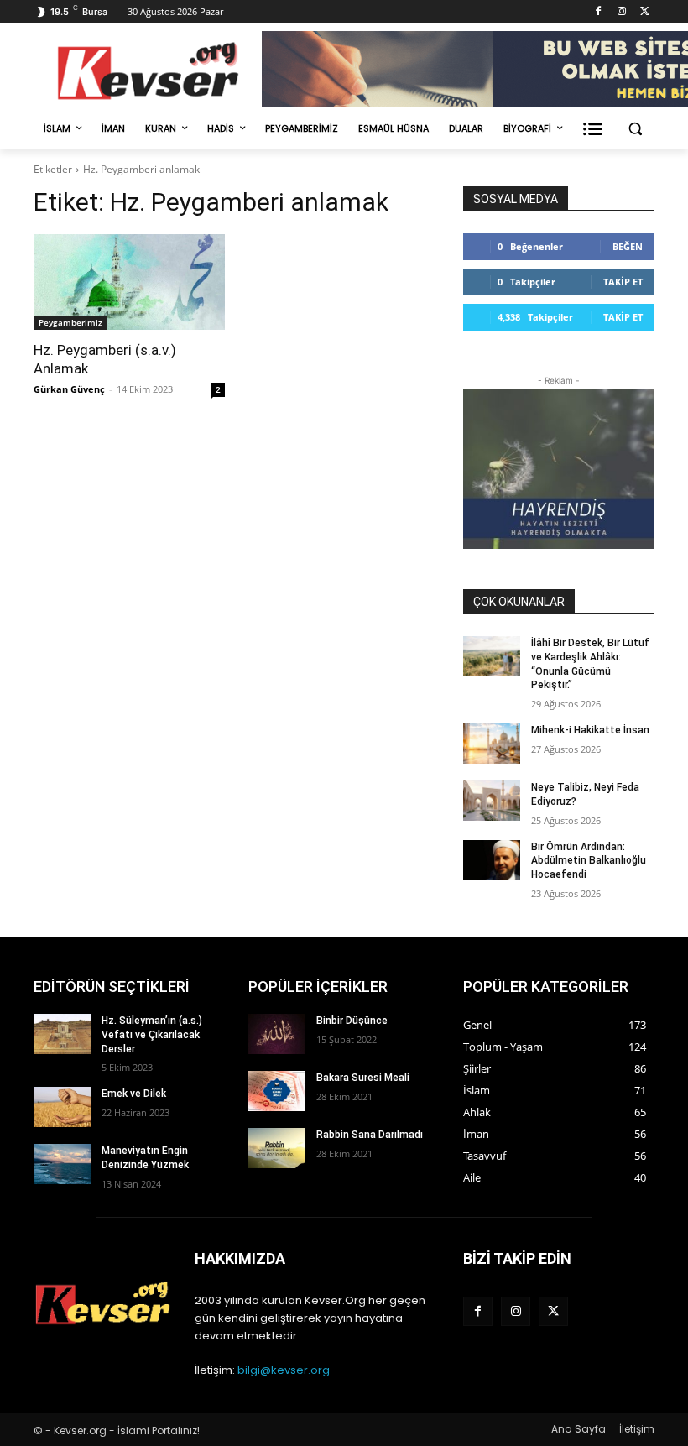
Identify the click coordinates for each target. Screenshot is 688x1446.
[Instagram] (621, 12)
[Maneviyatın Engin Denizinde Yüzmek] (62, 1164)
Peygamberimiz (70, 322)
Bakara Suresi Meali (362, 1077)
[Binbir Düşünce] (276, 1034)
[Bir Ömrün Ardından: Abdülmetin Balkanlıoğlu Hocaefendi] (491, 860)
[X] (644, 12)
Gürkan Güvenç (69, 389)
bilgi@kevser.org (283, 1370)
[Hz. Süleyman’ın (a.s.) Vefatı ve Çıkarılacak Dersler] (62, 1034)
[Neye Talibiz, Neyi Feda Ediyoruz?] (491, 800)
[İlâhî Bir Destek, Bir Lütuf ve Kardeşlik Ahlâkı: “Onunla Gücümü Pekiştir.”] (491, 656)
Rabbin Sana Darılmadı (369, 1135)
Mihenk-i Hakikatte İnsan (590, 730)
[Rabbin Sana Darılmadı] (276, 1148)
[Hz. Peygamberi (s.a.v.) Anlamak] (129, 282)
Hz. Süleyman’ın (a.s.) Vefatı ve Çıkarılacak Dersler (152, 1035)
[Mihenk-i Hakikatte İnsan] (491, 743)
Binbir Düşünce (352, 1020)
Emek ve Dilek (134, 1093)
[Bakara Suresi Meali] (276, 1091)
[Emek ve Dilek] (62, 1107)
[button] (634, 129)
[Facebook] (598, 12)
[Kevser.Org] (148, 71)
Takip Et (623, 281)
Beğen (627, 246)
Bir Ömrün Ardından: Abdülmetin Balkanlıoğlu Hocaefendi (588, 861)
